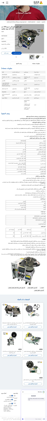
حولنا (15, 395)
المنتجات (38, 21)
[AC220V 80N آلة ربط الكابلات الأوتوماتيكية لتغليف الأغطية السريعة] (33, 341)
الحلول (15, 400)
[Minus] (23, 392)
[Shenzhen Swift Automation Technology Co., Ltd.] (39, 3)
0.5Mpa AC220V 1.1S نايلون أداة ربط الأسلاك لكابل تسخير (32, 380)
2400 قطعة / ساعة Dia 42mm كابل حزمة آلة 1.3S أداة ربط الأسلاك (12, 352)
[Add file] (44, 419)
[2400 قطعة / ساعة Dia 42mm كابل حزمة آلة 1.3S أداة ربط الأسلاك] (12, 341)
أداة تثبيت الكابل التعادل (32, 287)
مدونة (15, 403)
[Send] (23, 419)
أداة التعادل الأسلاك (31, 21)
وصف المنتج (19, 63)
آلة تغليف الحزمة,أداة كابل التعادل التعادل (16, 287)
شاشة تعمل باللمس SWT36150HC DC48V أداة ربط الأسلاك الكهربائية (32, 323)
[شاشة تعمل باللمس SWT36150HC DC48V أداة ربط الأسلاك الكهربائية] (33, 312)
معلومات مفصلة (36, 63)
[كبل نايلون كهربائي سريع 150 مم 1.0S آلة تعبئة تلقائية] (29, 38)
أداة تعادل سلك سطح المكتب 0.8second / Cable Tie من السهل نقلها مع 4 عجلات (12, 323)
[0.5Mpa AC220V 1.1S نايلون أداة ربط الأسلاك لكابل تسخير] (33, 369)
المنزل (43, 21)
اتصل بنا (15, 405)
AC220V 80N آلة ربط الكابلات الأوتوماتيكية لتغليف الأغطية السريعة (33, 352)
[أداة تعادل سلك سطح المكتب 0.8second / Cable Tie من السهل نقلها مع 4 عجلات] (12, 312)
